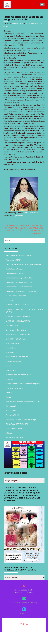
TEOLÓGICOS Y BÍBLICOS (17, 424)
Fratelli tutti (11, 348)
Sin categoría (11, 406)
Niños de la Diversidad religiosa (18, 375)
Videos (9, 433)
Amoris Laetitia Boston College (18, 255)
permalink (19, 215)
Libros (8, 366)
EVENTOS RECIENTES (15, 339)
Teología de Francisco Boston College (21, 419)
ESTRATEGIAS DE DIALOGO (18, 334)
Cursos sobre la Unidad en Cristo (19, 287)
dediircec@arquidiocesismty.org (24, 602)
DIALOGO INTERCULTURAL (18, 316)
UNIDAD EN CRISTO (31, 213)
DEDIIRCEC (11, 300)
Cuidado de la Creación (15, 269)
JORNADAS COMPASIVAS (17, 357)
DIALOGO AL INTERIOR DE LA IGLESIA (22, 305)
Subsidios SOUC (12, 415)
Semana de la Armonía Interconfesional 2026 (23, 401)
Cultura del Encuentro (14, 273)
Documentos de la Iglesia (16, 330)
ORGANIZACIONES (14, 388)
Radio (8, 397)
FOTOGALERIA (12, 343)
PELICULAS (11, 392)
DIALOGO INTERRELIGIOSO (18, 321)
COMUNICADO (37, 233)
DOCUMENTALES (13, 325)
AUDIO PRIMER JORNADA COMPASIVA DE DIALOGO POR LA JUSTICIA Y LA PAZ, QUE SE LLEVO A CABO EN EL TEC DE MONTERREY (24, 228)
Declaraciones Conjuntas (16, 296)
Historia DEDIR (12, 352)
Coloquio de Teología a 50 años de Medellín (23, 264)
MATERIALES (11, 370)
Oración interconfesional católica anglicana (23, 384)
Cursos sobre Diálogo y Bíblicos (19, 282)
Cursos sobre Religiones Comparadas (21, 291)
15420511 (24, 613)
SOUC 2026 (11, 410)
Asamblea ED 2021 (13, 260)
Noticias (9, 379)
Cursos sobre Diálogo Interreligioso (20, 278)
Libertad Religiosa (13, 361)
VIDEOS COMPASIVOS (15, 437)
